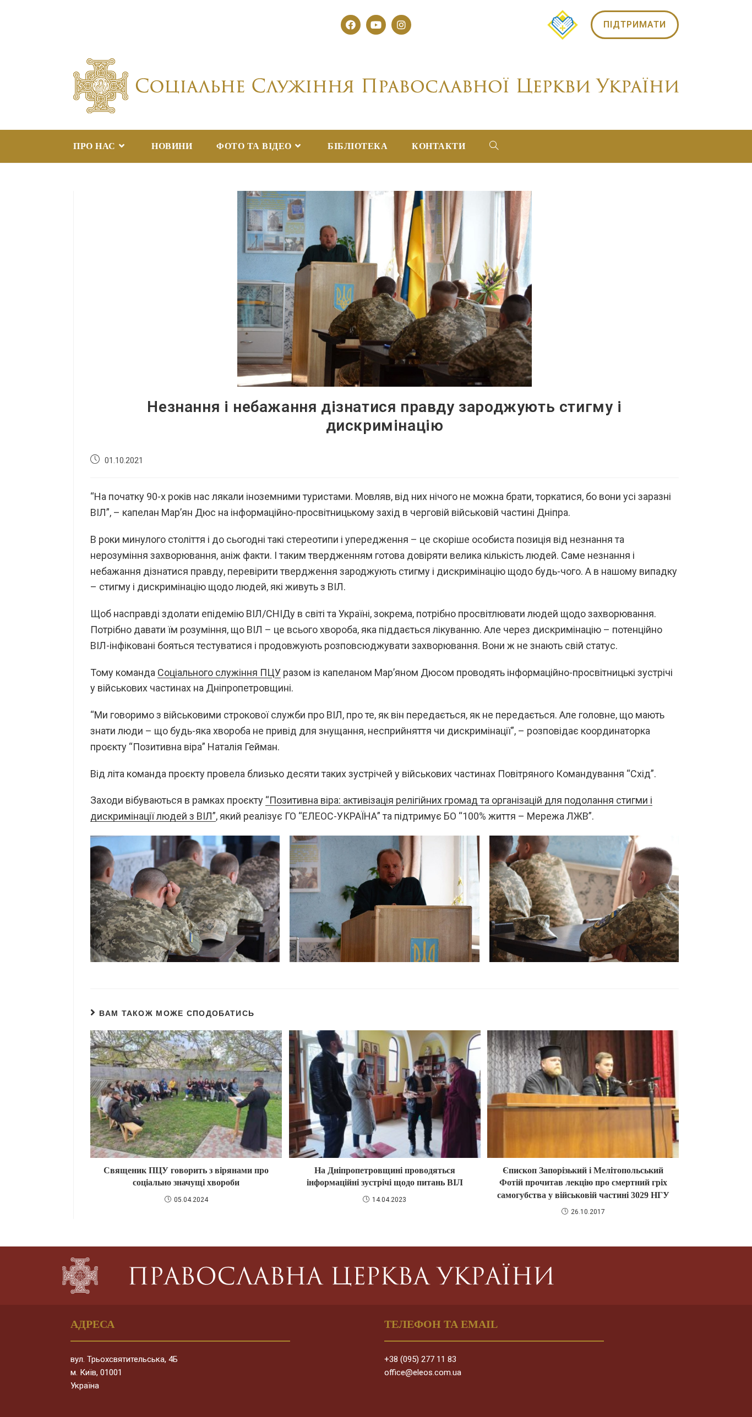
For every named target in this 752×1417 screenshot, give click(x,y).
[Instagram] (401, 25)
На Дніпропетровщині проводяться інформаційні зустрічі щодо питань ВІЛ (385, 1176)
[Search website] (494, 146)
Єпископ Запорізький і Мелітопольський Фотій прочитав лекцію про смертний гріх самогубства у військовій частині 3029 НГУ (583, 1183)
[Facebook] (351, 25)
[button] (635, 24)
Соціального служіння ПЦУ (219, 672)
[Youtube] (376, 25)
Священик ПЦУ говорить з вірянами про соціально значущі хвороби (186, 1176)
